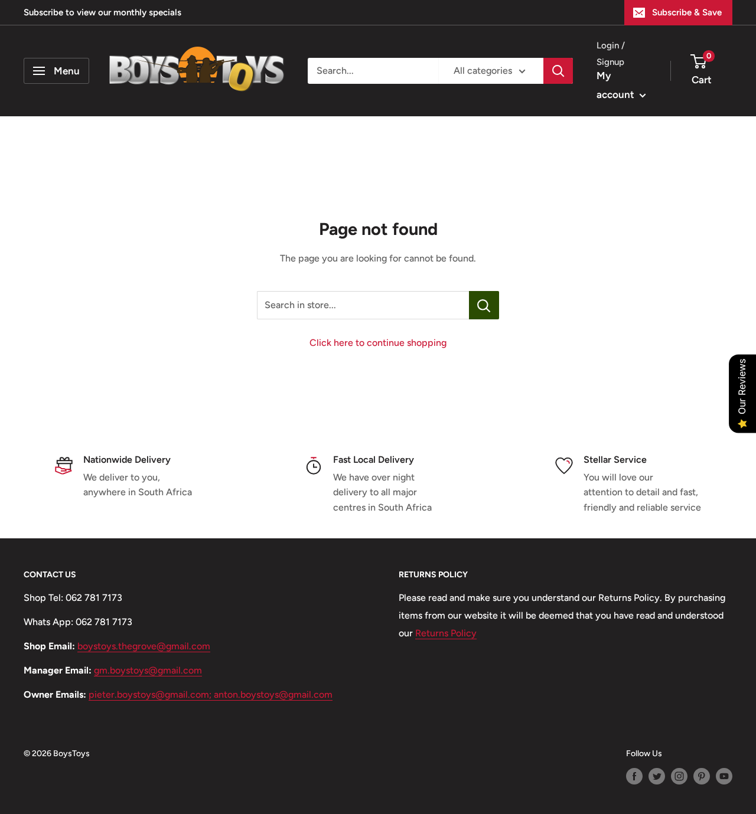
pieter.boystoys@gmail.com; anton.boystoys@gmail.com (211, 694)
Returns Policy (446, 633)
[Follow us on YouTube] (724, 776)
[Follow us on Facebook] (634, 776)
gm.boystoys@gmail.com (148, 670)
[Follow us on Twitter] (657, 776)
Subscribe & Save (687, 12)
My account (617, 85)
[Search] (558, 71)
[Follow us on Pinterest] (701, 776)
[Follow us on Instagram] (679, 776)
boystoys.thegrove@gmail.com (143, 646)
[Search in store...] (484, 305)
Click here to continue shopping (378, 342)
